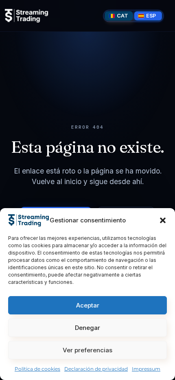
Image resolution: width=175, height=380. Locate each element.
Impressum (146, 369)
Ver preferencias (87, 350)
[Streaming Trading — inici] (26, 15)
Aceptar (87, 305)
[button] (163, 220)
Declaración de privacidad (96, 369)
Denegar (87, 328)
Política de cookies (37, 369)
